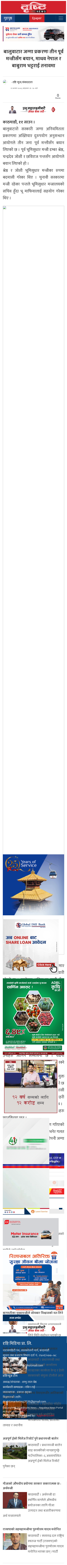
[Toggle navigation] (61, 18)
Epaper (37, 18)
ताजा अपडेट (15, 1318)
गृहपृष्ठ (8, 18)
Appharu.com (45, 1415)
